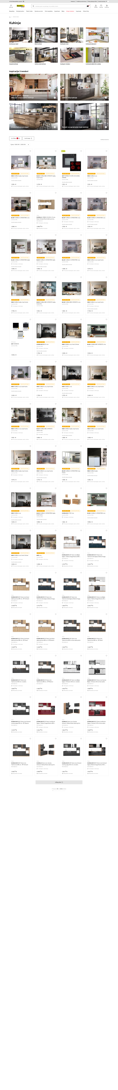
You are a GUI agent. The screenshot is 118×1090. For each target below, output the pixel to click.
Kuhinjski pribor (20, 11)
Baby (63, 11)
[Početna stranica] (10, 17)
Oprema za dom (39, 11)
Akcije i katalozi (70, 11)
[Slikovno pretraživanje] (88, 6)
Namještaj (11, 11)
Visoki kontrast (102, 1)
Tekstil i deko (29, 11)
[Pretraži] (33, 6)
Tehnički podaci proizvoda (16, 180)
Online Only (86, 11)
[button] (63, 151)
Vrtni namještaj (48, 11)
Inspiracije (78, 11)
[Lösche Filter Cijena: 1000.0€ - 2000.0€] (28, 144)
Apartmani (57, 11)
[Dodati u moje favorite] (30, 151)
